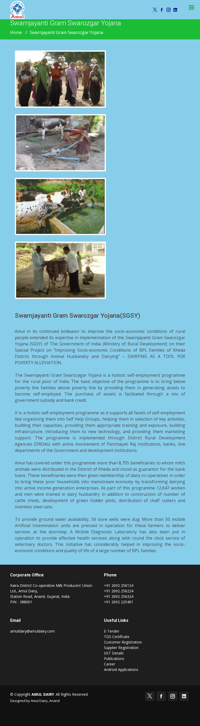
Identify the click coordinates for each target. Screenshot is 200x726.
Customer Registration (123, 642)
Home (16, 32)
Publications (114, 658)
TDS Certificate (116, 636)
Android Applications (121, 669)
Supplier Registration (121, 647)
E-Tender (111, 631)
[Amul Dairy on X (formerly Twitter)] (154, 10)
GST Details (114, 653)
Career (109, 664)
